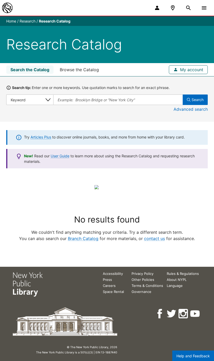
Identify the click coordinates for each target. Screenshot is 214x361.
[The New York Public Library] (7, 8)
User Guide (60, 156)
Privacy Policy (142, 273)
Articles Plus (41, 137)
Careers (109, 286)
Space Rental (113, 292)
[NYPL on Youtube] (195, 314)
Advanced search (191, 109)
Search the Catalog (29, 69)
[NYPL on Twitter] (172, 314)
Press (107, 279)
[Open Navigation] (204, 8)
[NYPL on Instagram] (184, 314)
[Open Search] (188, 8)
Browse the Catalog (79, 69)
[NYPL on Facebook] (160, 314)
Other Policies (143, 279)
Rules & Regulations (183, 273)
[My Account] (157, 8)
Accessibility (113, 273)
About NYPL (177, 279)
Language (175, 286)
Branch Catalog (83, 238)
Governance (141, 292)
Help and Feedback (193, 356)
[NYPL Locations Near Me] (173, 8)
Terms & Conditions (147, 286)
